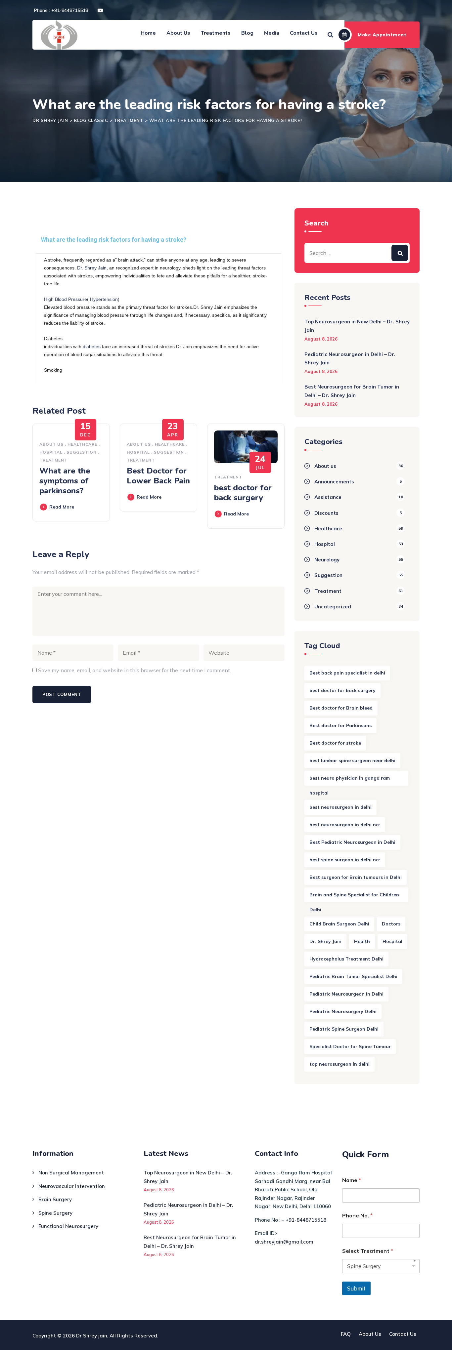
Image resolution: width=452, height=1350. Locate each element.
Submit (356, 1288)
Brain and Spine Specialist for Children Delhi (354, 897)
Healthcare (82, 444)
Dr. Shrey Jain (325, 941)
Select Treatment (367, 1251)
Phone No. (357, 1215)
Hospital (51, 452)
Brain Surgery (55, 1199)
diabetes (92, 346)
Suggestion (82, 452)
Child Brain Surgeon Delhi (339, 924)
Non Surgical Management (71, 1172)
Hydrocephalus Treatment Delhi (346, 959)
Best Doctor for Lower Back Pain (158, 476)
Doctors (391, 924)
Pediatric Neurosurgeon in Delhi (346, 994)
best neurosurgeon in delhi (340, 807)
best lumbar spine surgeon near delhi (352, 760)
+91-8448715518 (306, 1220)
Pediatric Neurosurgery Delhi (343, 1011)
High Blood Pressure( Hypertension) (81, 299)
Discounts (326, 513)
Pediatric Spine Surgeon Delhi (344, 1029)
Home (148, 33)
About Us (178, 33)
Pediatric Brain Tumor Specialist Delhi (353, 976)
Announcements (334, 481)
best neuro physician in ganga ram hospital (349, 780)
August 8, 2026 (321, 339)
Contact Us (304, 33)
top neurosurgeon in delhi (339, 1064)
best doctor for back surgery (243, 492)
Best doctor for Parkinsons (340, 725)
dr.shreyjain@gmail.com (284, 1242)
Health (362, 941)
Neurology (326, 559)
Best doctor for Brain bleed (341, 708)
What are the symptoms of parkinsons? (64, 481)
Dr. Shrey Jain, (92, 267)
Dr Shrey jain (91, 1335)
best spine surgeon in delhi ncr (344, 860)
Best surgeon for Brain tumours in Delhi (355, 877)
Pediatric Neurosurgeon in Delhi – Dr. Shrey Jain (349, 358)
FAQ (346, 1334)
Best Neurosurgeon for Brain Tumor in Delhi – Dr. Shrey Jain (351, 391)
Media (271, 33)
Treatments (216, 33)
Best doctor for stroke (335, 743)
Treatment (53, 460)
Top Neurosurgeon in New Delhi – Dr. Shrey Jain (357, 325)
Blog (247, 33)
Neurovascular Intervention (71, 1186)
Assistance (327, 497)
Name (351, 1180)
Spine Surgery (55, 1213)
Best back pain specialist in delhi (347, 673)
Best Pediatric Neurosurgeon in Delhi (352, 842)
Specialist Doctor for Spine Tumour (350, 1046)
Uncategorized (332, 606)
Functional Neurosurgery (68, 1226)
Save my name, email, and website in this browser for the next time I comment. (134, 670)
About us (51, 444)
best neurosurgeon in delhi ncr (344, 825)
